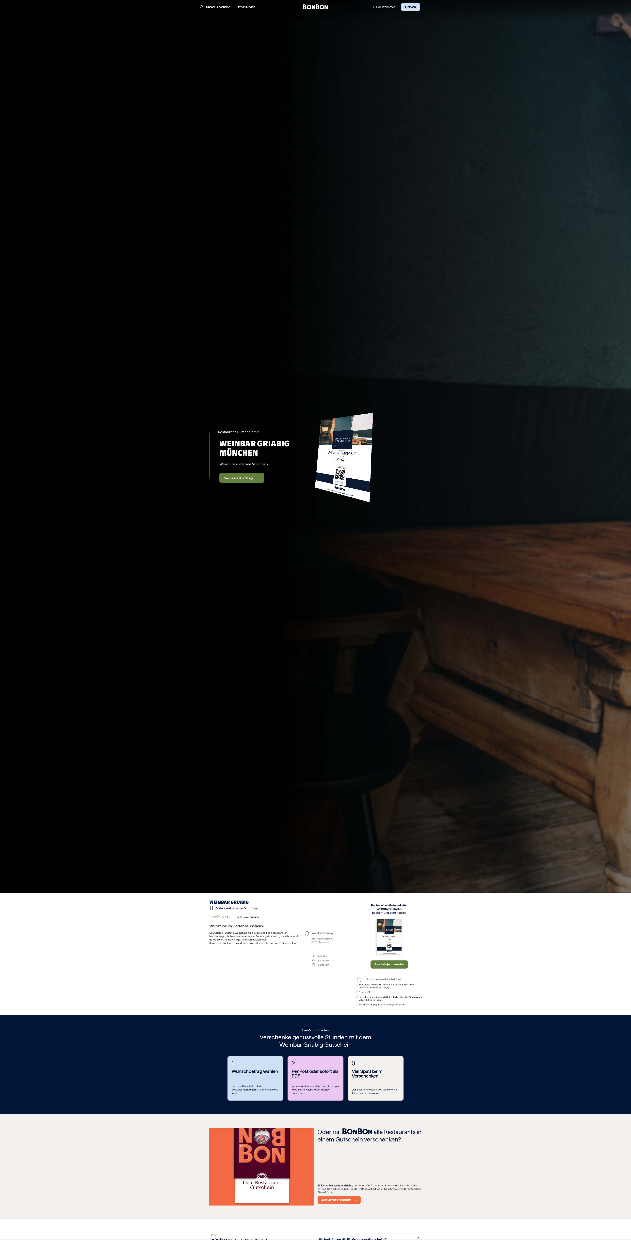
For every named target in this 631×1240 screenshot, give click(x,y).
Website (322, 956)
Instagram (322, 964)
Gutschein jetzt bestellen (389, 964)
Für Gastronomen (384, 7)
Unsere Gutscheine (218, 7)
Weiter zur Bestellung (238, 478)
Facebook (322, 960)
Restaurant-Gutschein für (238, 432)
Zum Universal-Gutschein (337, 1199)
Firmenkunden (246, 7)
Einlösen (410, 7)
